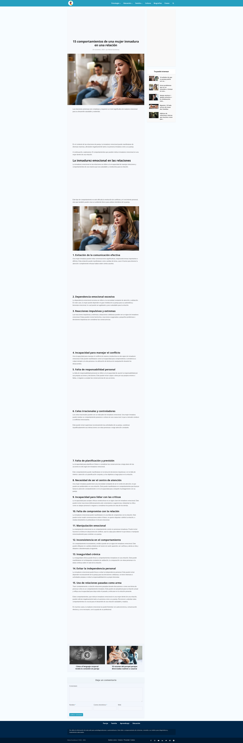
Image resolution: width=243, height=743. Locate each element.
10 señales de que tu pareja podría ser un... (166, 79)
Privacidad (126, 740)
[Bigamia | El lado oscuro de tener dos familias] (154, 106)
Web (119, 705)
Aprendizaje (124, 723)
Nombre (72, 705)
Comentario (73, 686)
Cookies (132, 740)
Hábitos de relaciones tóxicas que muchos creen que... (166, 116)
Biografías (158, 3)
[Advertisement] (105, 23)
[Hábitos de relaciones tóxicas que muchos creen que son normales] (154, 115)
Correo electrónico (100, 705)
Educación (127, 3)
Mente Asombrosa (113, 49)
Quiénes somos (112, 740)
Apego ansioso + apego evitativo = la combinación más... (166, 98)
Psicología (115, 3)
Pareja (105, 723)
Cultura (148, 3)
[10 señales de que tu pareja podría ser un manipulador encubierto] (154, 78)
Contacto (120, 740)
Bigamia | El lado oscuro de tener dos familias (165, 107)
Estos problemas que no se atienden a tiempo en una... (166, 88)
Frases (167, 3)
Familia (138, 3)
